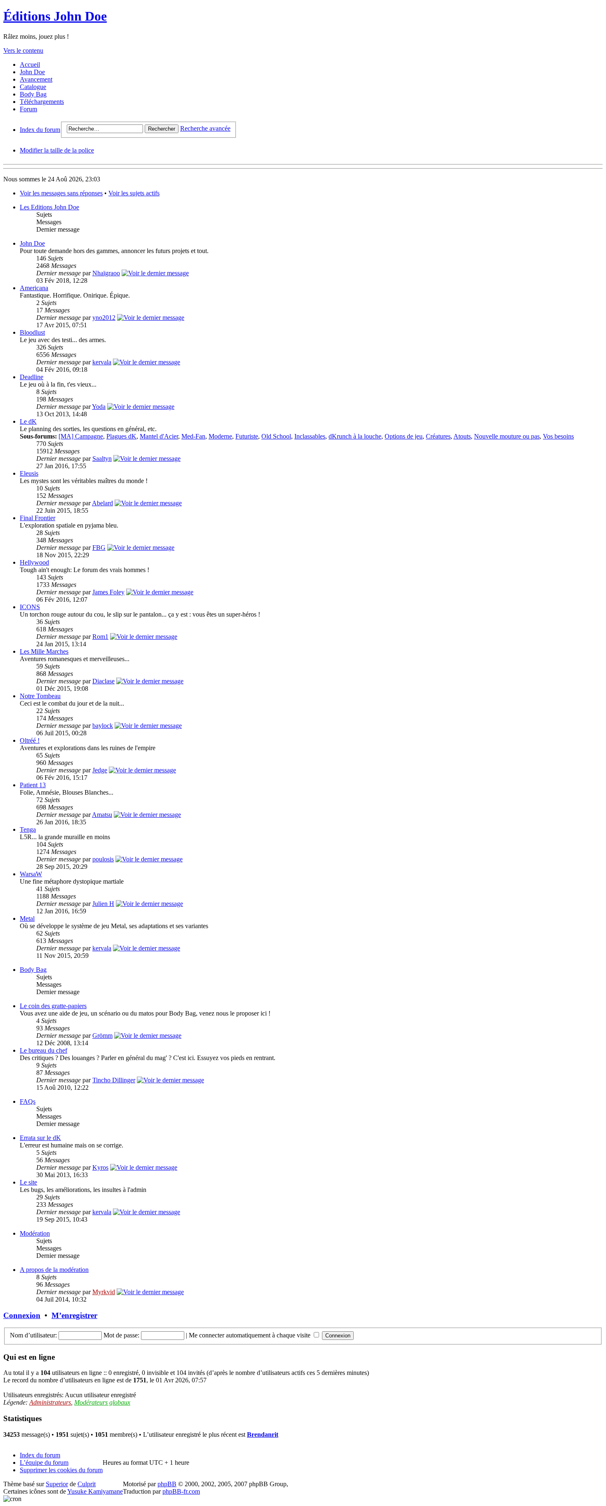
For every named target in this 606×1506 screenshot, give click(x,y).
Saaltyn (102, 458)
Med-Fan (193, 436)
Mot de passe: (121, 1335)
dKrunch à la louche (355, 436)
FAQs (27, 1101)
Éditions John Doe (55, 16)
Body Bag (33, 94)
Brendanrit (262, 1434)
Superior (57, 1483)
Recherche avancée (205, 128)
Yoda (99, 406)
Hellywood (34, 562)
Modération (35, 1233)
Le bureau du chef (43, 1050)
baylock (102, 725)
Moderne (220, 436)
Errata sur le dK (40, 1137)
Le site (28, 1182)
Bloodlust (32, 332)
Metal (27, 918)
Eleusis (29, 473)
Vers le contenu (23, 50)
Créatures (438, 436)
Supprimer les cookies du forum (61, 1469)
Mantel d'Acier (159, 436)
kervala (101, 362)
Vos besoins (558, 436)
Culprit (87, 1483)
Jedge (99, 770)
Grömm (102, 1035)
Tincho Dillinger (113, 1080)
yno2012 (103, 317)
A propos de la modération (54, 1269)
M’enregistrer (74, 1315)
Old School (276, 436)
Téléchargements (42, 101)
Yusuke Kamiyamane (95, 1491)
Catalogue (33, 86)
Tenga (28, 829)
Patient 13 (33, 784)
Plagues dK (121, 436)
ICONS (30, 606)
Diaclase (103, 681)
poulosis (103, 859)
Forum (28, 109)
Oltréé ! (30, 740)
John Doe (32, 71)
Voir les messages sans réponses (61, 193)
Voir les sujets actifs (134, 193)
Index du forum (40, 129)
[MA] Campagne (81, 436)
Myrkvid (103, 1291)
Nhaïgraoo (106, 273)
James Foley (108, 592)
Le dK (28, 421)
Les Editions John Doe (49, 207)
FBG (99, 547)
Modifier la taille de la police (57, 150)
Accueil (30, 64)
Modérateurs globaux (102, 1402)
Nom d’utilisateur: (33, 1335)
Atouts (462, 436)
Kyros (100, 1167)
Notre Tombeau (40, 695)
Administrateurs (50, 1402)
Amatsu (102, 814)
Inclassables (309, 436)
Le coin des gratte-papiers (53, 1005)
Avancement (36, 79)
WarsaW (31, 873)
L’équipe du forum (44, 1462)
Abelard (102, 503)
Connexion (21, 1315)
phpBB (166, 1483)
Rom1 (100, 636)
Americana (34, 287)
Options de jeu (404, 436)
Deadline (31, 376)
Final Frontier (37, 517)
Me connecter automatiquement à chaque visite (250, 1335)
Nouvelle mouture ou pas (507, 436)
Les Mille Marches (44, 651)
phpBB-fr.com (181, 1491)
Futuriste (246, 436)
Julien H (103, 903)
